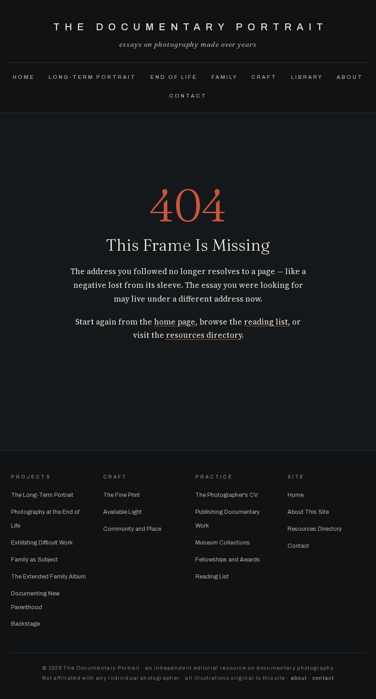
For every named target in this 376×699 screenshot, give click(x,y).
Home (24, 76)
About (350, 76)
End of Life (174, 76)
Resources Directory (315, 529)
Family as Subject (34, 559)
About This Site (308, 512)
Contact (188, 95)
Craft (264, 76)
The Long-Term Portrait (42, 495)
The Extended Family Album (48, 576)
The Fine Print (121, 495)
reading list (266, 321)
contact (323, 678)
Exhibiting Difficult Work (42, 542)
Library (307, 76)
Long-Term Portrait (92, 76)
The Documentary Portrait (190, 27)
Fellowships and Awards (227, 559)
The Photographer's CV (226, 495)
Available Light (122, 512)
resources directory (204, 335)
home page (174, 321)
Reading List (212, 576)
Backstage (25, 624)
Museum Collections (222, 542)
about (299, 678)
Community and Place (132, 529)
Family (224, 76)
